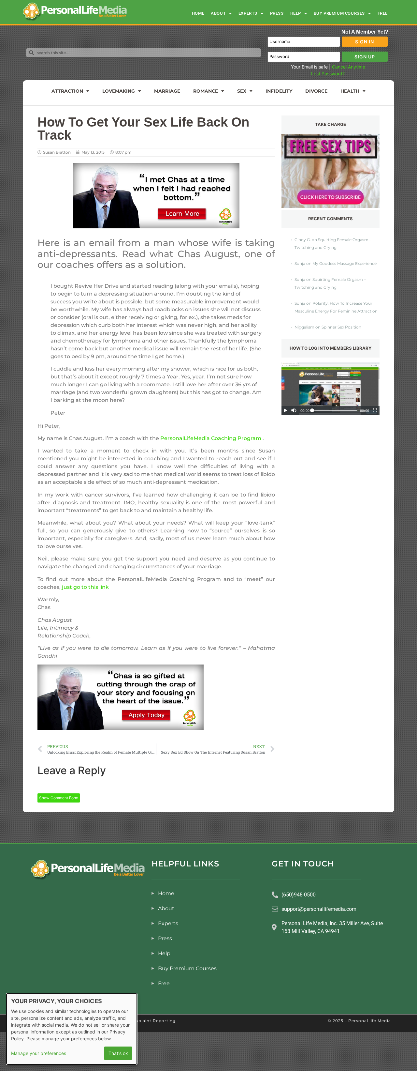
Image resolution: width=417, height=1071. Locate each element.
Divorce (316, 91)
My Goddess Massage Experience (344, 263)
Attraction (67, 91)
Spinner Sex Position (341, 327)
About (218, 13)
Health (349, 91)
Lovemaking (118, 91)
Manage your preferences (38, 1053)
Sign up (364, 56)
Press (277, 13)
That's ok (118, 1053)
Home (198, 13)
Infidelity (279, 91)
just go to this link (85, 587)
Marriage (167, 91)
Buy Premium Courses (339, 13)
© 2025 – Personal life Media (359, 1020)
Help (295, 13)
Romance (205, 91)
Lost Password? (328, 73)
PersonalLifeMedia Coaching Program (210, 438)
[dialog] (72, 1028)
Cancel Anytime (348, 66)
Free (383, 13)
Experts (247, 13)
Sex (241, 91)
